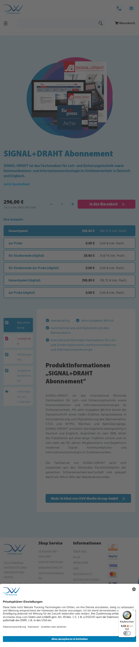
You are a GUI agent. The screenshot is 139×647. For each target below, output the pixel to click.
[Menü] (133, 611)
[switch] (127, 633)
